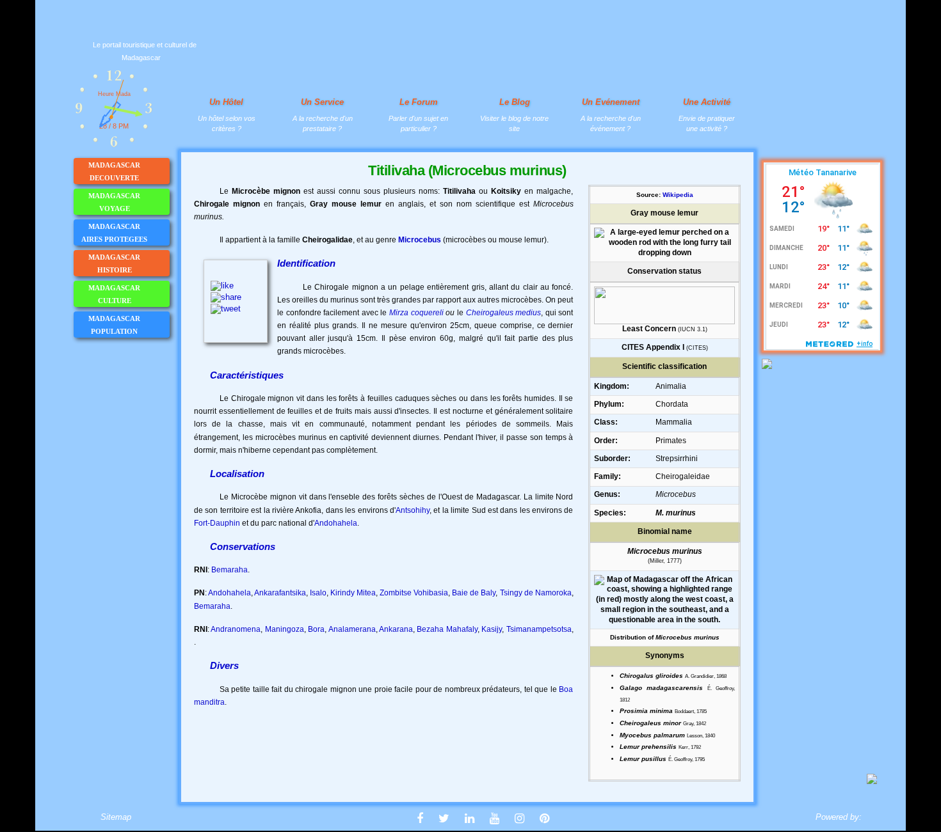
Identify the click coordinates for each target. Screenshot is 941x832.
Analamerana (352, 629)
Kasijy (491, 629)
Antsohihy (413, 510)
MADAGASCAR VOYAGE (114, 202)
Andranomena (236, 629)
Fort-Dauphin (217, 523)
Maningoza (284, 629)
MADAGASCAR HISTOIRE (114, 263)
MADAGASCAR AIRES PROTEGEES (114, 233)
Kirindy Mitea (353, 592)
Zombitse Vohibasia (414, 592)
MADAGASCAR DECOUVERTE (114, 171)
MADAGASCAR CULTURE (114, 294)
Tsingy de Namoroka (536, 592)
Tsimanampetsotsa (539, 629)
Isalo (318, 592)
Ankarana (396, 629)
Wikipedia (678, 194)
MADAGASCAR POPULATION (114, 325)
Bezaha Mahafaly (447, 629)
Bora (316, 629)
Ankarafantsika (280, 592)
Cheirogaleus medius (504, 312)
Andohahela (335, 523)
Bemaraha (229, 569)
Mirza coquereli (416, 312)
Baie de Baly (473, 592)
